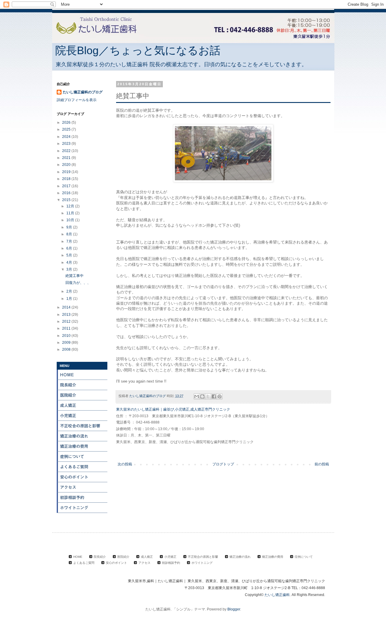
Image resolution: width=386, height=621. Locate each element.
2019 (66, 172)
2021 (66, 158)
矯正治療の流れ (82, 436)
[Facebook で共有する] (214, 396)
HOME (82, 375)
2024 (66, 137)
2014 (66, 307)
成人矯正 (82, 405)
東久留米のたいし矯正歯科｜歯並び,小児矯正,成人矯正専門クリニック (173, 409)
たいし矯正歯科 (277, 595)
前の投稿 (322, 464)
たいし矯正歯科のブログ (83, 92)
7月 (69, 241)
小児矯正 (82, 416)
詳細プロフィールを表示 (76, 100)
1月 (69, 299)
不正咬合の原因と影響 (82, 426)
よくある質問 (82, 467)
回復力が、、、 (78, 283)
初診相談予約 (82, 497)
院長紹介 (82, 385)
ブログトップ (223, 464)
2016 (66, 193)
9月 (69, 227)
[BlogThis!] (202, 396)
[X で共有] (208, 396)
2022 (66, 151)
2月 (69, 291)
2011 (66, 328)
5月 (69, 255)
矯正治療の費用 (82, 446)
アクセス (82, 487)
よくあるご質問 (83, 562)
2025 (66, 129)
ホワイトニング (82, 508)
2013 (66, 314)
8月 (69, 234)
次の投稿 (125, 464)
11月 (70, 213)
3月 (69, 269)
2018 (66, 179)
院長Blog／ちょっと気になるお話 (137, 50)
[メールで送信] (197, 396)
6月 (69, 248)
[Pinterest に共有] (220, 396)
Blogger (233, 609)
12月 (70, 206)
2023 (66, 143)
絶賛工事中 (74, 276)
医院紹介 (82, 395)
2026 (66, 122)
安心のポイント (82, 477)
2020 (66, 165)
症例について (82, 457)
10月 (70, 220)
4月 (69, 262)
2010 (66, 336)
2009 (66, 342)
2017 (66, 186)
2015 (66, 200)
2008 (66, 349)
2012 (66, 321)
